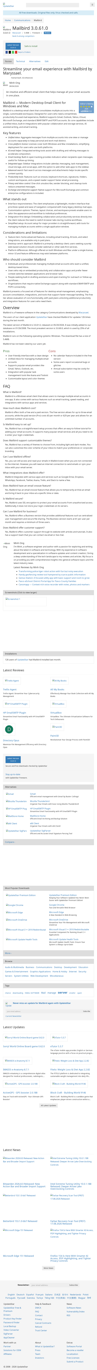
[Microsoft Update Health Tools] (22, 939)
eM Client (34, 823)
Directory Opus (11, 740)
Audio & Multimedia (14, 967)
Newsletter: (23, 1285)
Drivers (7, 1314)
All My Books (57, 689)
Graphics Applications (40, 971)
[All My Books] (59, 680)
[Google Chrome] (15, 904)
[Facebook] (7, 52)
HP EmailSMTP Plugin (14, 712)
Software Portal (74, 1346)
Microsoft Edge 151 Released (18, 1255)
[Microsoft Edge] (15, 912)
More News (48, 1268)
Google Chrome (56, 904)
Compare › (10, 842)
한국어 (65, 1294)
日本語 (57, 1294)
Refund (38, 1326)
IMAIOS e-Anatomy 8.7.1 (16, 1069)
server (62, 992)
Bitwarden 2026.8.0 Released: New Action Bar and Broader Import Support (24, 1185)
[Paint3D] (57, 726)
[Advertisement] (48, 631)
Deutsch (21, 1294)
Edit (46, 61)
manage (51, 992)
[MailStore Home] (15, 816)
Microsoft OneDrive (58, 919)
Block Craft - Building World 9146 (68, 1092)
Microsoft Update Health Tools (63, 939)
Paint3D (54, 735)
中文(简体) (60, 1297)
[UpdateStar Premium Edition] (21, 895)
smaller (72, 993)
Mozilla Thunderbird (40, 801)
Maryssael (16, 33)
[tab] (8, 61)
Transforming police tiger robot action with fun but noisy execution (51, 571)
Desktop (58, 967)
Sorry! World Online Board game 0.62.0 (24, 1046)
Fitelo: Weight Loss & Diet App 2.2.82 (70, 1069)
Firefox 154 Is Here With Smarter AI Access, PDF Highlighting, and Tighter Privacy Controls (70, 1258)
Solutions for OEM (12, 1350)
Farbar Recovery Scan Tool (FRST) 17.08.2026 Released (67, 1222)
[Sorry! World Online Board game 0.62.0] (24, 1037)
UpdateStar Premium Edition (63, 895)
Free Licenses (73, 1357)
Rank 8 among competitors (23, 36)
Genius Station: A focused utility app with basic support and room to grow (54, 578)
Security (82, 971)
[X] (10, 52)
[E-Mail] (16, 52)
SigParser (8, 1333)
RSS (68, 1315)
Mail (43, 992)
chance (8, 993)
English (11, 1294)
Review (8, 61)
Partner (7, 1346)
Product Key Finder (13, 1318)
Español (30, 1294)
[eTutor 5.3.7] (59, 1037)
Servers (8, 975)
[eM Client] (12, 823)
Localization (72, 1354)
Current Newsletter (13, 1016)
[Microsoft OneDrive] (17, 919)
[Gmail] (10, 793)
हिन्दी (89, 1297)
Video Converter (11, 1330)
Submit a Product (75, 1361)
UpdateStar (41, 317)
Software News (74, 1307)
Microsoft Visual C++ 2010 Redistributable (69, 929)
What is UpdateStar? (45, 1346)
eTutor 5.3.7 (56, 1046)
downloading (18, 993)
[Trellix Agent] (12, 680)
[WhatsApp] (13, 52)
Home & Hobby (60, 971)
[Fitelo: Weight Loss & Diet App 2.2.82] (70, 1060)
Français (40, 1294)
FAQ (37, 1311)
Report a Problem (24, 52)
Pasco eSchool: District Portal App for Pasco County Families (47, 581)
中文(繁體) (71, 1297)
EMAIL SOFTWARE (32, 993)
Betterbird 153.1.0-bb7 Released (20, 1221)
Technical (20, 61)
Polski (86, 1294)
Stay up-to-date (13, 774)
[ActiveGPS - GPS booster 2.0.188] (21, 1083)
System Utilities (21, 975)
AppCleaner (9, 1337)
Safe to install (30, 46)
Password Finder (12, 1322)
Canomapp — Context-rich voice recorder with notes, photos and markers (54, 584)
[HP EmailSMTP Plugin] (16, 703)
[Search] (76, 5)
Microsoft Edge (56, 912)
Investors (39, 1357)
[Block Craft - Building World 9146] (69, 1083)
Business (30, 967)
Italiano (49, 1294)
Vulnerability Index (75, 1311)
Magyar (82, 1297)
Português (10, 1297)
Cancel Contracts (43, 1323)
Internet (73, 971)
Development (70, 967)
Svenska (31, 1297)
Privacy (38, 1319)
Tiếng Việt (49, 1297)
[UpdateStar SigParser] (17, 830)
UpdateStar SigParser (40, 830)
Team (37, 1354)
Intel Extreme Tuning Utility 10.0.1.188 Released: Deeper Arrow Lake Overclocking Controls (70, 1186)
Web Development (39, 975)
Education (83, 967)
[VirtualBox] (58, 703)
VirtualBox (56, 712)
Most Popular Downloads (17, 888)
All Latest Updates (48, 1105)
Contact (39, 1315)
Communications (44, 967)
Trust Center (41, 1330)
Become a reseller (75, 1350)
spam (79, 993)
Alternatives (35, 61)
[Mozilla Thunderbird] (17, 801)
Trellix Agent (10, 689)
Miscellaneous (57, 975)
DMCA (38, 1307)
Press (37, 1350)
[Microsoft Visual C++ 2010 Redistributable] (26, 929)
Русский (21, 1297)
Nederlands (75, 1294)
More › (8, 953)
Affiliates (8, 1354)
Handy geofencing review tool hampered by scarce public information (52, 574)
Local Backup (10, 1326)
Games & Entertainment (16, 971)
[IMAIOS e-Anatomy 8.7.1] (17, 1060)
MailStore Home (38, 816)
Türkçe (40, 1297)
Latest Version (13, 46)
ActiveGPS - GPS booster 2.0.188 (20, 1092)
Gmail (33, 793)
